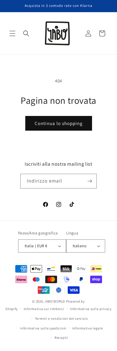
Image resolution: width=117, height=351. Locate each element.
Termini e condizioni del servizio (61, 318)
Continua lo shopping (59, 123)
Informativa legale (87, 328)
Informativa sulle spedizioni (43, 328)
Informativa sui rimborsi (44, 309)
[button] (12, 33)
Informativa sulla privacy (91, 309)
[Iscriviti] (89, 181)
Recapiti (61, 337)
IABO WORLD (55, 301)
